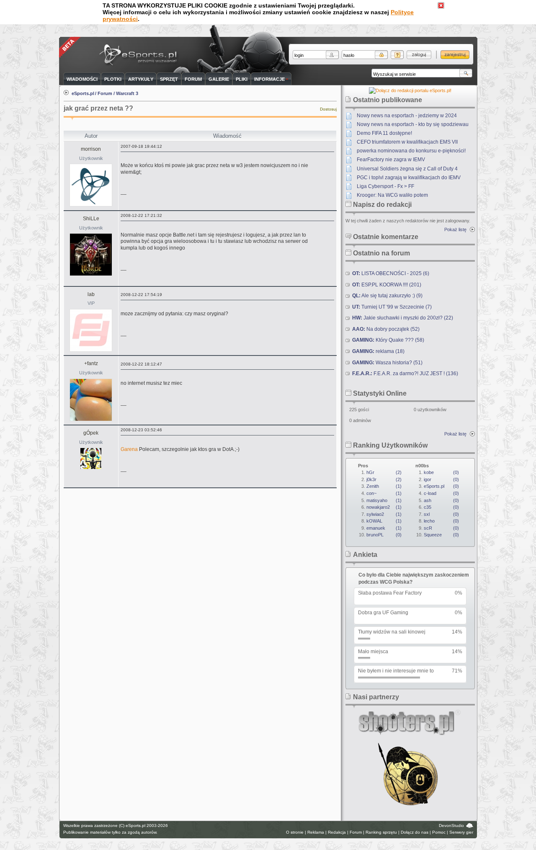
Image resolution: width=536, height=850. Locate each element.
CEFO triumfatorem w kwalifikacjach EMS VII (407, 142)
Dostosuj (328, 109)
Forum (105, 93)
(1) (384, 486)
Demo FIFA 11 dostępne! (384, 133)
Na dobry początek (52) (386, 329)
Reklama (315, 832)
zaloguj (419, 54)
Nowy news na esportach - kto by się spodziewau (413, 124)
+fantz (91, 363)
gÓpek (90, 433)
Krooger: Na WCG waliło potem (392, 195)
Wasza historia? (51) (387, 363)
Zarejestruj (455, 54)
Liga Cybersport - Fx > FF (385, 186)
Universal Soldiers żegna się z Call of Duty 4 (407, 169)
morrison (91, 149)
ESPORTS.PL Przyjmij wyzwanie (139, 55)
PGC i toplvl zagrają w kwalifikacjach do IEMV (409, 177)
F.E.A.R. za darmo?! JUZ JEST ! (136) (405, 373)
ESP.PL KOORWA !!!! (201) (386, 285)
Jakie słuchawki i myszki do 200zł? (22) (402, 318)
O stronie (295, 832)
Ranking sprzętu (381, 832)
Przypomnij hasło (397, 54)
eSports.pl (83, 93)
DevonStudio (451, 825)
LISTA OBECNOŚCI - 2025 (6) (390, 273)
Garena (129, 449)
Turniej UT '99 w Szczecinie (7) (392, 307)
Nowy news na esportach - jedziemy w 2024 (407, 115)
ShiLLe (91, 219)
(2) (384, 472)
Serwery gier (461, 832)
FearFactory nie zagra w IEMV (391, 159)
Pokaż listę (455, 229)
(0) (384, 534)
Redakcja (337, 832)
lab (91, 294)
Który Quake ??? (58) (388, 340)
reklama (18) (378, 351)
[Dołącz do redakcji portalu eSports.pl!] (410, 90)
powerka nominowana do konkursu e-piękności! (411, 151)
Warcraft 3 (127, 93)
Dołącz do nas (414, 832)
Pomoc (439, 832)
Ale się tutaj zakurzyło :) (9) (387, 296)
